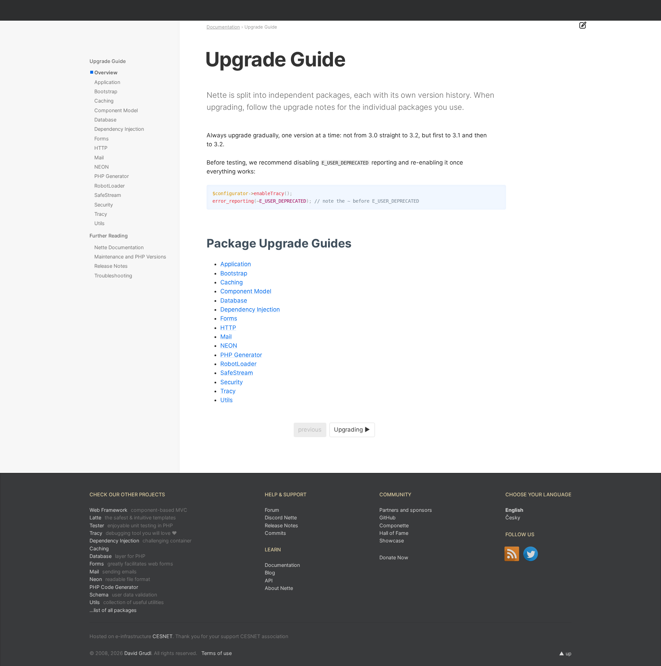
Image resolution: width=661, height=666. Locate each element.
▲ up (565, 653)
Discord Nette (281, 517)
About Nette (279, 588)
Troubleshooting (113, 275)
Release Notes (111, 266)
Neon (120, 579)
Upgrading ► (352, 429)
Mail (226, 336)
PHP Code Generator (114, 587)
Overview (105, 72)
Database (233, 300)
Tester (131, 525)
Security (231, 382)
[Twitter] (531, 554)
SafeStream (236, 372)
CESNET (162, 636)
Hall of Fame (393, 533)
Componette (394, 525)
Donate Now (393, 557)
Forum (272, 510)
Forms (228, 318)
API (269, 580)
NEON (228, 345)
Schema (123, 595)
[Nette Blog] (512, 554)
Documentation (223, 27)
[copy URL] (354, 243)
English (514, 510)
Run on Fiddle (499, 192)
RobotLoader (238, 363)
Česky (512, 517)
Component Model (245, 291)
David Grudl (137, 653)
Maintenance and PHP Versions (130, 257)
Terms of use (216, 653)
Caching (231, 282)
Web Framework (138, 510)
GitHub (387, 517)
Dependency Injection (250, 309)
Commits (275, 533)
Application (235, 264)
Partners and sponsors (405, 510)
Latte (133, 517)
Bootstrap (233, 273)
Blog (270, 572)
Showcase (391, 540)
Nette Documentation (119, 247)
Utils (226, 400)
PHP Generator (241, 354)
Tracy (227, 391)
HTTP (228, 327)
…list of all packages (113, 610)
